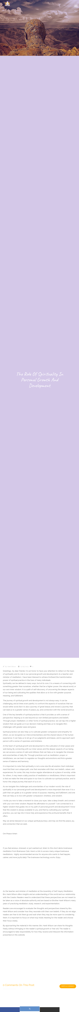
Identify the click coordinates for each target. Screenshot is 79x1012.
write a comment (67, 986)
